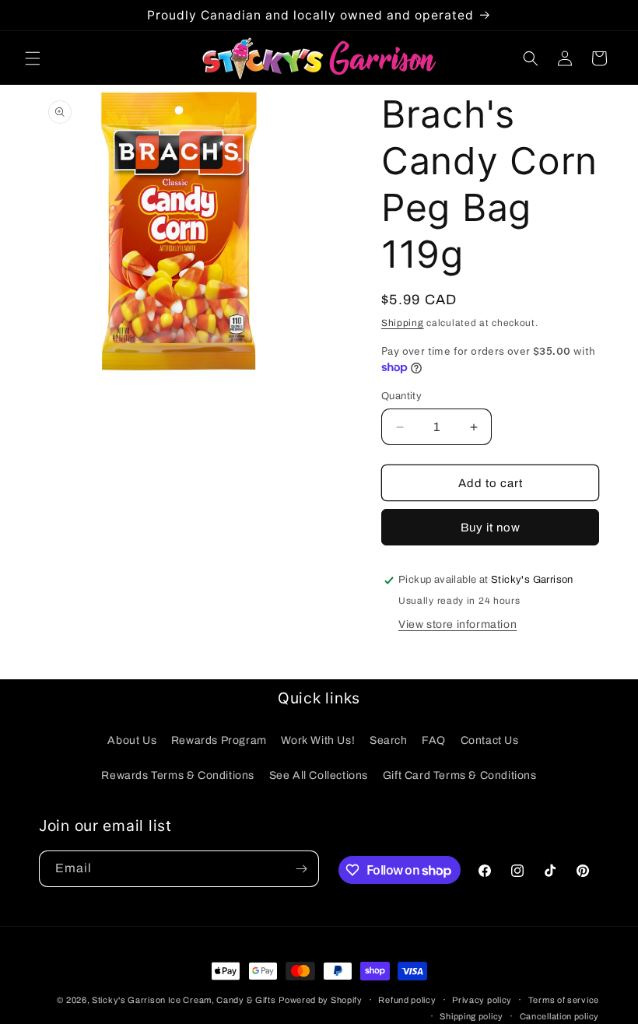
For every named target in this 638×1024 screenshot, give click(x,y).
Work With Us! (318, 740)
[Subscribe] (301, 868)
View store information (457, 624)
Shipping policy (471, 1016)
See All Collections (318, 775)
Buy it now (491, 527)
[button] (33, 58)
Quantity (401, 396)
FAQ (434, 740)
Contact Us (490, 740)
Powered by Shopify (321, 1000)
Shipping (402, 322)
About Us (131, 740)
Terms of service (563, 1000)
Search (389, 740)
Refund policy (407, 1000)
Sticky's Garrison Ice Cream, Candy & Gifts (183, 1000)
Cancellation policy (559, 1016)
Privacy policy (482, 1000)
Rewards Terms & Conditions (177, 775)
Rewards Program (219, 740)
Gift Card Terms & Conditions (460, 775)
